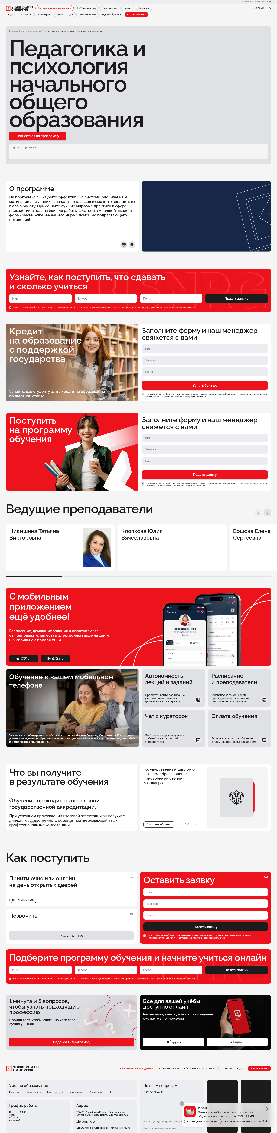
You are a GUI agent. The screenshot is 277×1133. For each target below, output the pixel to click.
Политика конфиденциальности (159, 1128)
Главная (13, 31)
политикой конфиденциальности (179, 307)
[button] (258, 512)
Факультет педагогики (30, 31)
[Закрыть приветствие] (182, 1103)
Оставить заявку (136, 14)
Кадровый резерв (112, 14)
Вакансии (144, 8)
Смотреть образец (159, 824)
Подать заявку (236, 299)
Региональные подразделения (54, 8)
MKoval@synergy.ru (119, 1127)
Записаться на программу (37, 136)
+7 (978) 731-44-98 (262, 8)
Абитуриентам (110, 8)
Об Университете (86, 8)
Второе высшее (87, 14)
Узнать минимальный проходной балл (247, 1121)
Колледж (26, 14)
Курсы (12, 14)
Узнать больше (205, 385)
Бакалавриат (44, 14)
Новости (128, 8)
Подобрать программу (71, 1042)
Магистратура (65, 14)
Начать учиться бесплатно (203, 1121)
